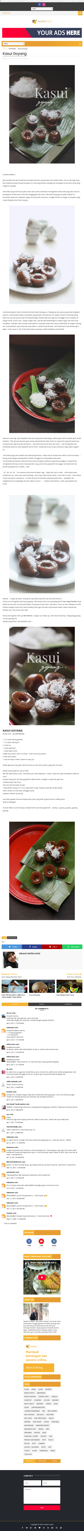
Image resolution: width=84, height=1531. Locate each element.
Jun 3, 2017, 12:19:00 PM (15, 1178)
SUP (49, 1447)
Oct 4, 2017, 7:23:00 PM (15, 1188)
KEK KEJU (40, 1415)
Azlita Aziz (11, 1044)
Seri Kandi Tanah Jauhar (16, 1104)
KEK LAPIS (28, 1418)
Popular (42, 1461)
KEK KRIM (50, 1415)
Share (34, 947)
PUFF (44, 1440)
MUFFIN (37, 1433)
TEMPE (52, 1451)
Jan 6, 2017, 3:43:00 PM (15, 1077)
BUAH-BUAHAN (30, 1396)
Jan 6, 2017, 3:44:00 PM (15, 1087)
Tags (54, 1461)
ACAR (26, 1389)
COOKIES (37, 1400)
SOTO (43, 1447)
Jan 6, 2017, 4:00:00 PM (15, 1100)
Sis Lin (9, 1013)
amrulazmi (11, 1172)
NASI (44, 1433)
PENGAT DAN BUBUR (32, 1440)
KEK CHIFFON (29, 1415)
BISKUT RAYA (29, 1393)
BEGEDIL (49, 1389)
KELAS (51, 1418)
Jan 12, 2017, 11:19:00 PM (16, 1143)
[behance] (52, 1527)
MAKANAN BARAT (42, 1425)
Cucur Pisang (34, 995)
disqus (41, 1004)
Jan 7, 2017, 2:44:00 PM (15, 1133)
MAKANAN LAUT (30, 1429)
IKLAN (26, 1407)
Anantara (10, 1147)
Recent (29, 1461)
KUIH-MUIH (12, 49)
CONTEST (28, 1400)
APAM (34, 1389)
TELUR (34, 1451)
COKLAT (55, 1396)
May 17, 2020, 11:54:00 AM (16, 1219)
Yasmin (9, 1213)
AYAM (40, 1389)
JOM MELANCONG (38, 1407)
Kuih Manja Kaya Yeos (65, 995)
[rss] (48, 1527)
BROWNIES (41, 1393)
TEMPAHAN (44, 1451)
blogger (15, 1004)
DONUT (48, 1404)
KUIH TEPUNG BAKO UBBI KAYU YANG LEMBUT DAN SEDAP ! (13, 996)
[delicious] (61, 1527)
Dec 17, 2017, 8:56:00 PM (15, 1198)
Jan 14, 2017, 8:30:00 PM (15, 1157)
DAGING (55, 1400)
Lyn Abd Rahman (27, 616)
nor (8, 1114)
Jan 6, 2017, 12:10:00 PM (15, 1052)
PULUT (51, 1440)
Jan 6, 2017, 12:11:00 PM (15, 1065)
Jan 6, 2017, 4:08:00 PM (15, 1110)
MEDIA (41, 1429)
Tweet (15, 947)
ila (7, 1069)
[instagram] (44, 4)
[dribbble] (44, 1527)
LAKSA (46, 1422)
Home (5, 49)
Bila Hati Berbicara (14, 1162)
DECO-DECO (29, 1404)
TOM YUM (28, 1454)
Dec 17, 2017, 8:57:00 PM (15, 1209)
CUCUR (47, 1400)
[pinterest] (35, 1527)
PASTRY (43, 1436)
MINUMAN (28, 1433)
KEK (43, 1411)
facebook (68, 1004)
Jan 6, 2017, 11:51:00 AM (15, 1040)
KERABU (27, 1422)
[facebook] (39, 4)
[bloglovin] (39, 1527)
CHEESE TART (43, 1396)
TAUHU (27, 1451)
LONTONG (55, 1422)
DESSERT (40, 1404)
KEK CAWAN (52, 1411)
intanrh (9, 1092)
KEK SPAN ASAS (40, 1418)
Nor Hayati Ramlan (70, 601)
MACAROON (28, 1425)
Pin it (55, 947)
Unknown (10, 1027)
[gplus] (31, 1527)
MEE (47, 1429)
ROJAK (27, 1443)
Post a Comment (10, 1223)
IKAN (56, 1404)
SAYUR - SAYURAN (31, 1447)
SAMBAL (42, 1443)
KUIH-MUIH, (24, 58)
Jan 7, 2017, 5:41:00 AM (15, 1122)
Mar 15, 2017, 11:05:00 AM (16, 1168)
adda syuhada (12, 1081)
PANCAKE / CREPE (31, 1436)
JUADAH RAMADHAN (32, 1411)
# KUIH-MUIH (12, 938)
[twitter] (26, 1527)
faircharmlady (12, 1127)
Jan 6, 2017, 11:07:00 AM (15, 1023)
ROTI (34, 1443)
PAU (50, 1436)
